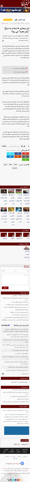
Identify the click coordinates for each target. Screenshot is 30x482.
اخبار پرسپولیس (24, 444)
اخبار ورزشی (19, 238)
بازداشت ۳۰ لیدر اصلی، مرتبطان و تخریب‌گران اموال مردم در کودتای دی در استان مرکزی (15, 422)
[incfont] (24, 146)
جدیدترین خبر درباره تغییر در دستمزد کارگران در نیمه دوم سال (15, 393)
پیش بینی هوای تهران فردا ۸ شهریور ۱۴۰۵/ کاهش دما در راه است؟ (15, 411)
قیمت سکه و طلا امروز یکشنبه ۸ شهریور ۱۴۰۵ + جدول (16, 414)
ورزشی (12, 450)
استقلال (12, 238)
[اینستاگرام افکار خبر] (11, 480)
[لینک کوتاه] (2, 146)
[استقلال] (11, 235)
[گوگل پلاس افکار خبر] (18, 480)
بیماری (5, 164)
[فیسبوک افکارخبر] (16, 480)
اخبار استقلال (17, 444)
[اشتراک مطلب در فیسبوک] (18, 153)
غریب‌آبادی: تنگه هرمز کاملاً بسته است (19, 302)
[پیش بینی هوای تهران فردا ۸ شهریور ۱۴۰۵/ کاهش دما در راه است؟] (19, 209)
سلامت (15, 164)
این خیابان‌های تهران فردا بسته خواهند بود (19, 397)
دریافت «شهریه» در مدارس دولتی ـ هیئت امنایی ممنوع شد (15, 402)
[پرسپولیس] (4, 235)
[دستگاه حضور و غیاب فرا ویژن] (16, 434)
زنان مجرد (15, 168)
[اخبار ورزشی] (19, 235)
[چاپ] (5, 146)
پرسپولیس (4, 238)
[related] (3, 41)
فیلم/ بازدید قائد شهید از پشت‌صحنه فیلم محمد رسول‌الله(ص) (15, 320)
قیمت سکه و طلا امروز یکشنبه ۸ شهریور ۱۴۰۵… (11, 219)
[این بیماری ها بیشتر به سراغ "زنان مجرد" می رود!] (10, 156)
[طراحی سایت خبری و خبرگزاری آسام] (22, 464)
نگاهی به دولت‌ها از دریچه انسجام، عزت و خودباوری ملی (16, 417)
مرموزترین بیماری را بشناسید (20, 72)
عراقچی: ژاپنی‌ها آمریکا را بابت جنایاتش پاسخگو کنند (17, 305)
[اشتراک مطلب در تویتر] (10, 153)
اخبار (28, 238)
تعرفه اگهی (15, 459)
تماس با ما (13, 457)
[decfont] (21, 146)
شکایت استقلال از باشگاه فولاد (21, 310)
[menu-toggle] (2, 6)
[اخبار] (26, 235)
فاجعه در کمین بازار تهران (22, 399)
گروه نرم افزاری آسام (10, 473)
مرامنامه (19, 457)
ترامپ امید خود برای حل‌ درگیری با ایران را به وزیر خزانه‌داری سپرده (15, 299)
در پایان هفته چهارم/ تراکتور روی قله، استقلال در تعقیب (16, 317)
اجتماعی (3, 23)
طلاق (10, 164)
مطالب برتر (25, 230)
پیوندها (7, 457)
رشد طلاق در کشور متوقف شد (19, 68)
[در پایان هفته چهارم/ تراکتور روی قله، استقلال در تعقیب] (11, 191)
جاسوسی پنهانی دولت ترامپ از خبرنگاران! (19, 312)
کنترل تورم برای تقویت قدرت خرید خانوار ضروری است (16, 419)
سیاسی (18, 450)
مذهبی (4, 452)
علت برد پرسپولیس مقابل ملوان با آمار (20, 315)
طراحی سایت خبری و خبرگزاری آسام (13, 463)
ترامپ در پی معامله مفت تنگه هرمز (20, 295)
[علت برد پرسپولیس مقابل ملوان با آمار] (19, 191)
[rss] (21, 480)
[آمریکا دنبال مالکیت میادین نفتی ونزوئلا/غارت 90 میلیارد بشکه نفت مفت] (26, 209)
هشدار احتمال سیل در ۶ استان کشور (19, 382)
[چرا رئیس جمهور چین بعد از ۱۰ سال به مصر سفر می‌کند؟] (4, 209)
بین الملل (25, 452)
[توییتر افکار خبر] (13, 480)
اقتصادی (6, 450)
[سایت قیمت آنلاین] (15, 20)
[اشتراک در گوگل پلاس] (25, 153)
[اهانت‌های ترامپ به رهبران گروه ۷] (26, 248)
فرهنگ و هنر (11, 452)
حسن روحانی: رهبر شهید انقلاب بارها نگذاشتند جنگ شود (16, 307)
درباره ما (25, 457)
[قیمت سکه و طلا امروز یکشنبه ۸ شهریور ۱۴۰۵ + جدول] (11, 209)
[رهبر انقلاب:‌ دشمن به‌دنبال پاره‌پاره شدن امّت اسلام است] (4, 191)
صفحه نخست (25, 450)
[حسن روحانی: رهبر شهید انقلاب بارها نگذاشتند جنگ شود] (26, 191)
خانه (7, 23)
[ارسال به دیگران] (4, 146)
